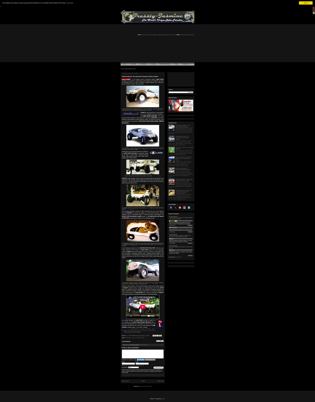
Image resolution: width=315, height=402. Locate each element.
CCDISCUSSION (144, 330)
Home (143, 381)
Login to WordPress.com (150, 360)
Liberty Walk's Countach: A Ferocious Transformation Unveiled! (182, 138)
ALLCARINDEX (124, 330)
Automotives (128, 337)
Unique (143, 337)
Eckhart (172, 221)
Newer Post (125, 381)
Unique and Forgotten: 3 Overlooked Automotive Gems (183, 169)
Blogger (163, 398)
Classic (134, 337)
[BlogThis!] (155, 335)
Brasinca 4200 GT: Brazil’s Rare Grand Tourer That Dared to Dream (183, 158)
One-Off (138, 337)
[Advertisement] (157, 49)
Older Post (160, 381)
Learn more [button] (70, 3)
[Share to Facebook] (159, 335)
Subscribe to (125, 367)
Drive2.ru (144, 149)
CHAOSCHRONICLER (151, 330)
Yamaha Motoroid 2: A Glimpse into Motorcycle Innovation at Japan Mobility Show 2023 (180, 236)
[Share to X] (157, 335)
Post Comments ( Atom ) (146, 386)
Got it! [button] (306, 3)
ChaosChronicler (134, 245)
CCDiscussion (159, 110)
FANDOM (129, 330)
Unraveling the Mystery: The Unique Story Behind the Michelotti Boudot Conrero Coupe (184, 127)
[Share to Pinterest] (161, 335)
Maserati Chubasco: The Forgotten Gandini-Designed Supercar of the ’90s (148, 34)
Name (123, 362)
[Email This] (153, 335)
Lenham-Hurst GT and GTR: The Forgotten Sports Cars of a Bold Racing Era (180, 218)
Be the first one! (143, 344)
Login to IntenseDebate (141, 360)
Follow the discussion (162, 341)
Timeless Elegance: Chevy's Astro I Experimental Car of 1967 (184, 180)
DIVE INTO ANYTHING (136, 330)
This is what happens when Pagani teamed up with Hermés (180, 247)
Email (137, 362)
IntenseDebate (178, 257)
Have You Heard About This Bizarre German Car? (182, 34)
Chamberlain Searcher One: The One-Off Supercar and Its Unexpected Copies (183, 192)
